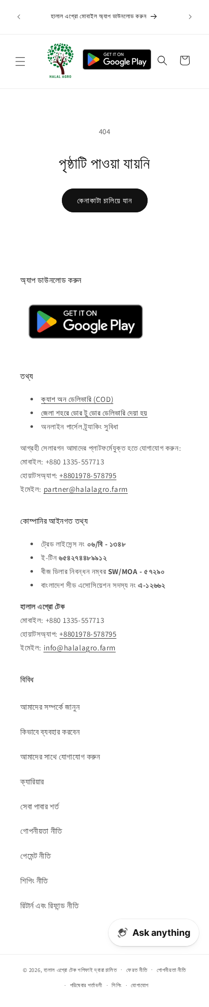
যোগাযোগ (140, 985)
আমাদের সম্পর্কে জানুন (50, 707)
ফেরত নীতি (136, 969)
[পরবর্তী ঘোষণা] (190, 17)
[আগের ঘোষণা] (19, 17)
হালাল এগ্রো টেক (60, 969)
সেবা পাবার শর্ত (39, 806)
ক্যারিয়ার (32, 781)
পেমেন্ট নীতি (35, 856)
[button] (20, 61)
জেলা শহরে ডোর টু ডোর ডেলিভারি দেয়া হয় (94, 413)
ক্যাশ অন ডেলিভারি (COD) (77, 399)
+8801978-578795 (87, 475)
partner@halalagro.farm (86, 489)
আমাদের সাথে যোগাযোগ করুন (60, 756)
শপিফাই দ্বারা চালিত (97, 969)
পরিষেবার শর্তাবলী (86, 985)
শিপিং (116, 985)
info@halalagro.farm (80, 647)
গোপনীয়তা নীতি (41, 831)
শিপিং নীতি (34, 880)
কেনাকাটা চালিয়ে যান (104, 200)
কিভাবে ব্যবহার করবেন (50, 732)
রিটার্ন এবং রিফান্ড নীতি (49, 905)
